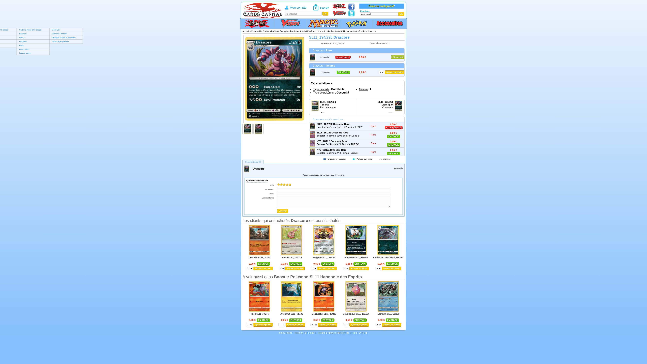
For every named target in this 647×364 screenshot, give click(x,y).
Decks (22, 38)
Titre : (271, 194)
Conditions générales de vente (343, 333)
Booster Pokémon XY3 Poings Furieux (337, 152)
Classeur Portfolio (59, 34)
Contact (285, 333)
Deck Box (56, 30)
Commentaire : (268, 198)
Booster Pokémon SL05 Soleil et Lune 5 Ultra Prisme (338, 135)
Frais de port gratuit (381, 6)
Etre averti (398, 57)
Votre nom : (269, 189)
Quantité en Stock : (379, 43)
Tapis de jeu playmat (60, 41)
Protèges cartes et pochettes (64, 38)
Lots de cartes (25, 53)
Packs (21, 45)
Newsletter (365, 11)
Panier (324, 8)
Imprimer (386, 159)
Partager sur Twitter (365, 159)
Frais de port (305, 333)
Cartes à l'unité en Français (30, 30)
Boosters (23, 34)
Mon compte (298, 7)
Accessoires (24, 49)
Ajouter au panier (394, 72)
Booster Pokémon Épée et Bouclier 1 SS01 (339, 127)
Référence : (327, 43)
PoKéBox (23, 41)
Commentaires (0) (253, 162)
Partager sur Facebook (336, 159)
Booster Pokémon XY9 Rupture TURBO (338, 144)
